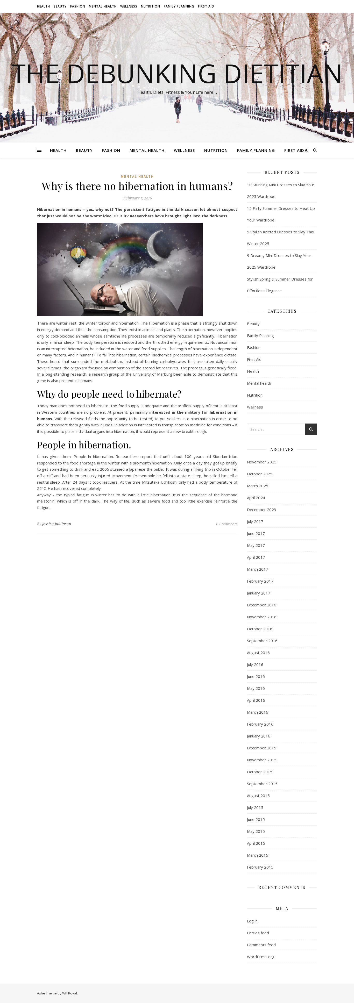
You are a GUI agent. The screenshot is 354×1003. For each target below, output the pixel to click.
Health (43, 6)
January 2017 (258, 593)
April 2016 (256, 700)
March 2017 (257, 569)
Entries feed (258, 932)
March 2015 (257, 855)
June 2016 (256, 676)
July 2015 (255, 807)
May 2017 (256, 545)
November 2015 (262, 759)
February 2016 (260, 724)
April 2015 (256, 843)
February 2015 (260, 867)
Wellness (128, 6)
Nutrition (150, 6)
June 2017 (256, 533)
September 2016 (262, 640)
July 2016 (255, 664)
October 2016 (259, 628)
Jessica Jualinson (56, 523)
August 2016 (258, 652)
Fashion (77, 6)
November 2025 (262, 461)
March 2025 (257, 485)
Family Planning (179, 6)
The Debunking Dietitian (177, 73)
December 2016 (261, 604)
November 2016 (262, 616)
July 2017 (255, 521)
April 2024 (256, 497)
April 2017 (256, 557)
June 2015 (256, 819)
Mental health (103, 6)
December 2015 (261, 747)
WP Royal (69, 993)
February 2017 (260, 581)
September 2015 (262, 783)
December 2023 (261, 509)
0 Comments (226, 523)
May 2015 (256, 831)
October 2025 (259, 473)
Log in (252, 920)
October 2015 (259, 771)
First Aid (206, 6)
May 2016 (256, 688)
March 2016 (257, 712)
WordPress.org (260, 956)
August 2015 (258, 795)
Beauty (60, 6)
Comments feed (261, 944)
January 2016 (258, 736)
